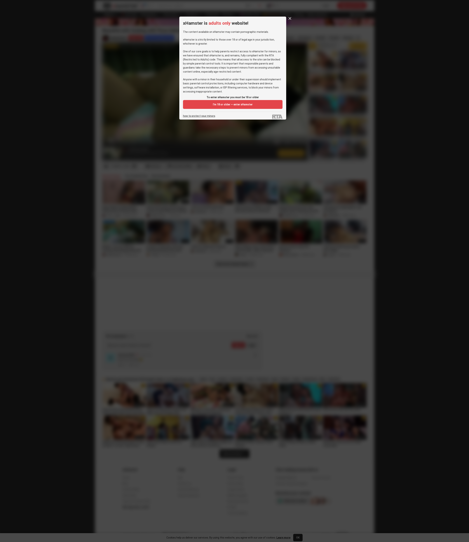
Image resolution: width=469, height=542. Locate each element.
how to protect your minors (199, 116)
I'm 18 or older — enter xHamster (233, 104)
